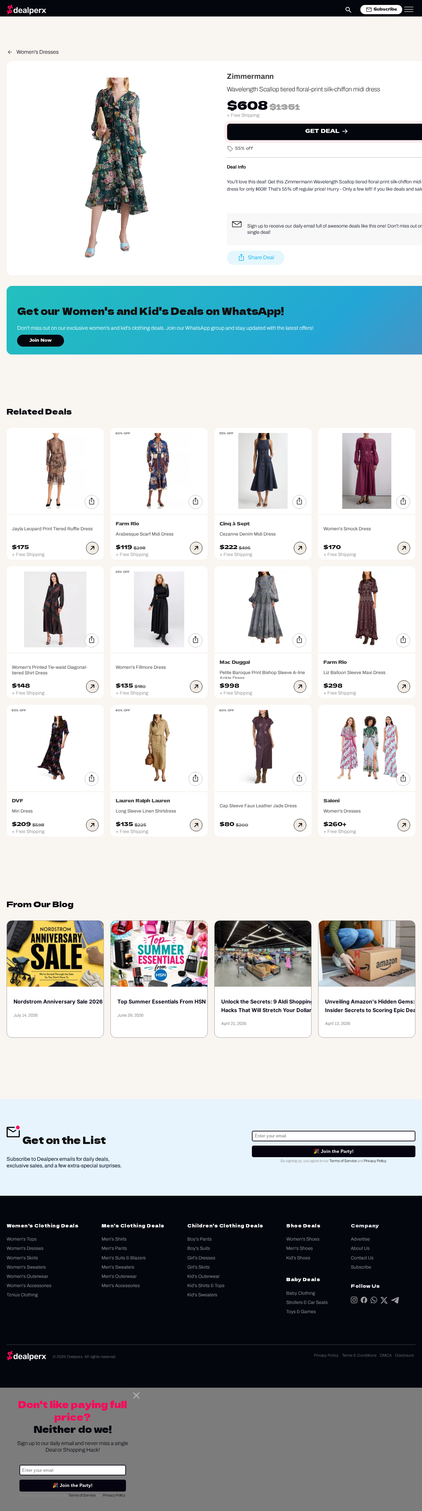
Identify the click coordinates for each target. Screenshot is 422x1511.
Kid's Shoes (298, 1257)
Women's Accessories (29, 1285)
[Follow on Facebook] (364, 1301)
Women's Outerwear (27, 1276)
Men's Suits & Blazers (124, 1257)
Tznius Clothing (22, 1294)
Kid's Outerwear (203, 1276)
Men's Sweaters (118, 1267)
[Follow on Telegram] (395, 1302)
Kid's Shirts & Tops (206, 1285)
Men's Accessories (121, 1285)
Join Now (40, 340)
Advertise (360, 1239)
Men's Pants (114, 1248)
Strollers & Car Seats (307, 1302)
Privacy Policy (375, 1161)
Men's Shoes (299, 1248)
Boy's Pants (199, 1239)
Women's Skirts (22, 1257)
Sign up (255, 226)
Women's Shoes (302, 1239)
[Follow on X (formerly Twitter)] (384, 1302)
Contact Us (362, 1257)
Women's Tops (22, 1239)
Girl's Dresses (201, 1257)
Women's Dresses (37, 52)
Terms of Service (343, 1161)
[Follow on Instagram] (354, 1301)
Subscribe (361, 1267)
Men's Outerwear (119, 1276)
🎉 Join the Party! (334, 1151)
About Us (360, 1248)
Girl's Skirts (198, 1267)
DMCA (386, 1355)
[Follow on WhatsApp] (374, 1301)
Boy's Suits (198, 1248)
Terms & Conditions (359, 1355)
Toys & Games (301, 1311)
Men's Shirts (114, 1239)
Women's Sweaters (26, 1267)
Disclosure (404, 1355)
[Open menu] (408, 10)
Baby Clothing (300, 1293)
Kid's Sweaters (202, 1294)
